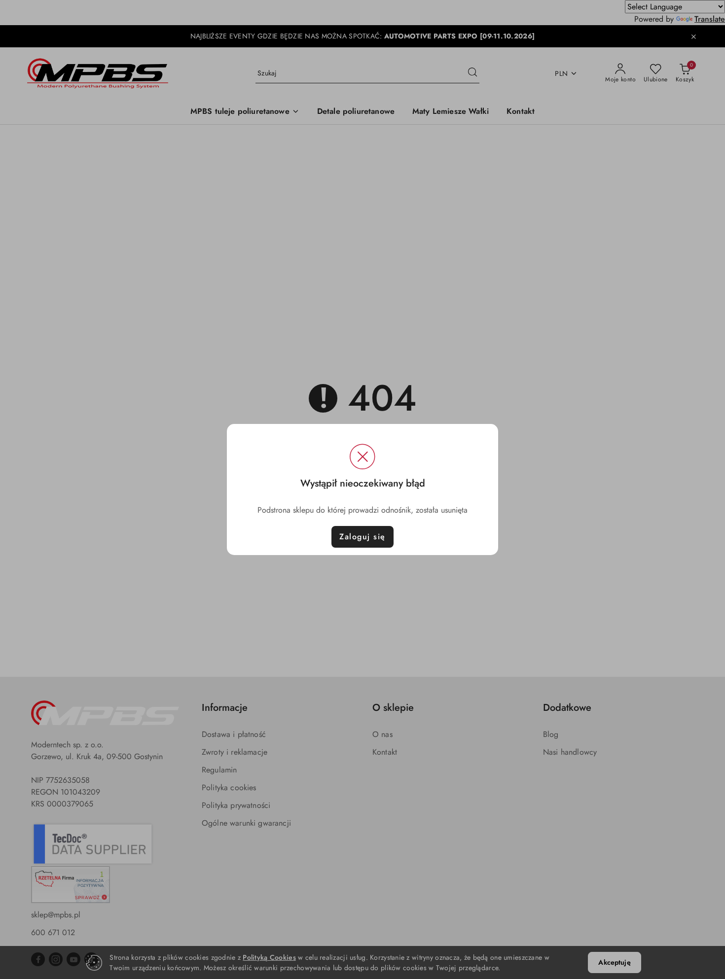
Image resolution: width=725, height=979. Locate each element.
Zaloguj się (362, 536)
